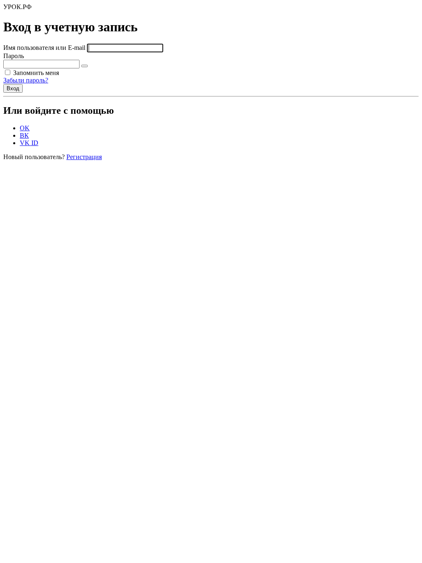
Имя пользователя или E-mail (44, 47)
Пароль (13, 55)
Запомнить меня (35, 72)
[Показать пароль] (84, 66)
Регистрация (84, 156)
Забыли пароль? (25, 80)
